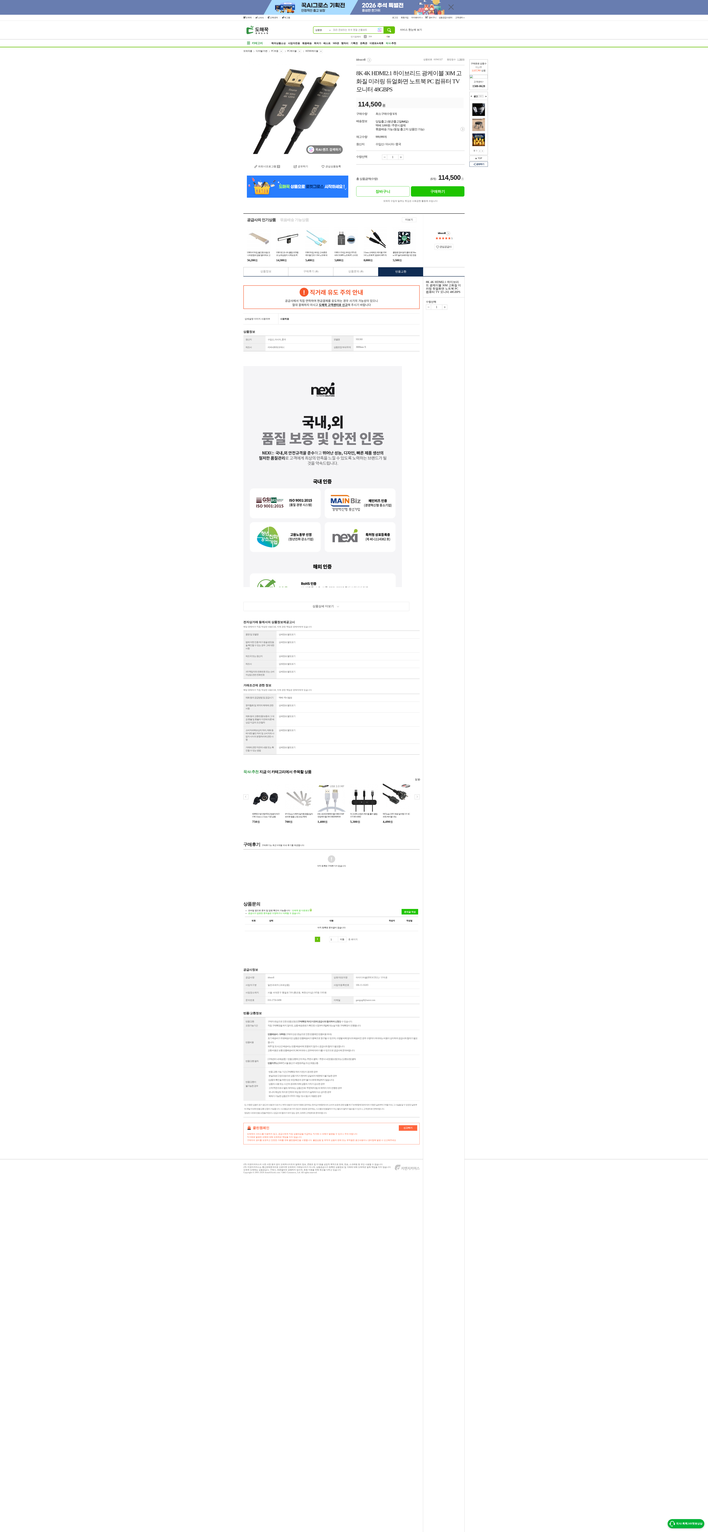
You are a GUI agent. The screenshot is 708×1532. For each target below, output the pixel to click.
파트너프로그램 (267, 166)
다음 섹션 (486, 96)
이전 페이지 (479, 150)
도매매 (249, 17)
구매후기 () (310, 271)
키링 (371, 36)
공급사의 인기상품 (261, 220)
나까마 (261, 18)
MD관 (336, 43)
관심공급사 (445, 246)
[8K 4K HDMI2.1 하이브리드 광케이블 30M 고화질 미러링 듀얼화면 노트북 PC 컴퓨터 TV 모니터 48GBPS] (297, 108)
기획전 (354, 43)
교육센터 (274, 17)
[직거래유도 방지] (331, 297)
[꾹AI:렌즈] (379, 30)
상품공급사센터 (446, 17)
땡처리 (344, 43)
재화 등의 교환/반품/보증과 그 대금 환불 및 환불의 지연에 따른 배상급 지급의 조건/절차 (260, 719)
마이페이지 (416, 17)
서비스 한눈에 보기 (411, 29)
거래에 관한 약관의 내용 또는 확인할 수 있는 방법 (260, 749)
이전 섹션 (471, 96)
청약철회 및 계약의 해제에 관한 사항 (259, 707)
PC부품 (274, 51)
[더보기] (480, 96)
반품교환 (400, 271)
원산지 (249, 339)
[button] (417, 797)
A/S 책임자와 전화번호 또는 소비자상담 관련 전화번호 (260, 673)
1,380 (459, 59)
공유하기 (480, 164)
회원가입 (405, 17)
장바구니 (432, 17)
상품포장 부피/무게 (342, 347)
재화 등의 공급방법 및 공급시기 (259, 697)
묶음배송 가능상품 (294, 220)
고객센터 (459, 17)
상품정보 (265, 271)
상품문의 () (355, 271)
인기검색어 (356, 37)
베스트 (327, 43)
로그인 (395, 17)
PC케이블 (292, 51)
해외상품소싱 (278, 43)
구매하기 (437, 191)
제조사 (249, 347)
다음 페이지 (482, 150)
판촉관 (363, 43)
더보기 (409, 219)
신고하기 (408, 1128)
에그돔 (287, 17)
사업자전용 (294, 43)
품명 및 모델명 (252, 634)
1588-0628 (478, 86)
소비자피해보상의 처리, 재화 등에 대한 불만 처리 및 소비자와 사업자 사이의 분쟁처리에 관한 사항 (260, 735)
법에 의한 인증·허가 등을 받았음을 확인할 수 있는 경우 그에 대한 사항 (260, 645)
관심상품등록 (333, 166)
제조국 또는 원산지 (254, 656)
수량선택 (431, 301)
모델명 (337, 339)
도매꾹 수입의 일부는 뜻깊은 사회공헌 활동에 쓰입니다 (410, 201)
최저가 (317, 43)
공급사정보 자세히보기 (448, 233)
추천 (391, 43)
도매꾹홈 (247, 51)
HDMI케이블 (312, 51)
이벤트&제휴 (376, 43)
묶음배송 (307, 43)
